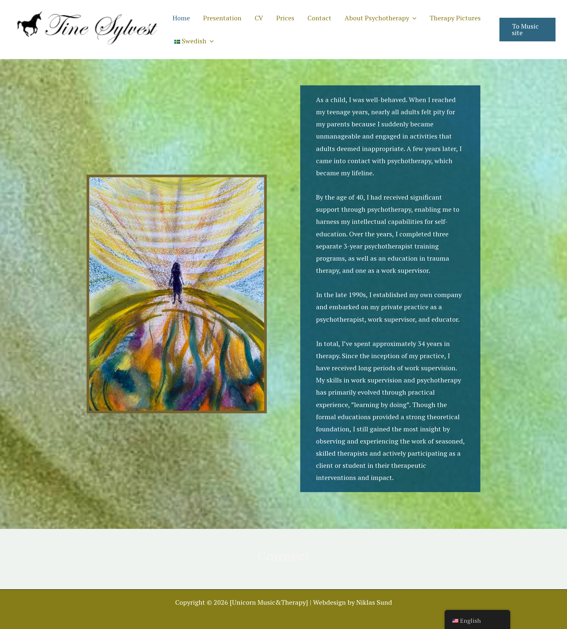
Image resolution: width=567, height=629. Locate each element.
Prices (285, 17)
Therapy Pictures (455, 17)
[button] (412, 17)
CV (259, 17)
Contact (319, 17)
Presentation (222, 17)
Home (181, 17)
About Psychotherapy (377, 17)
